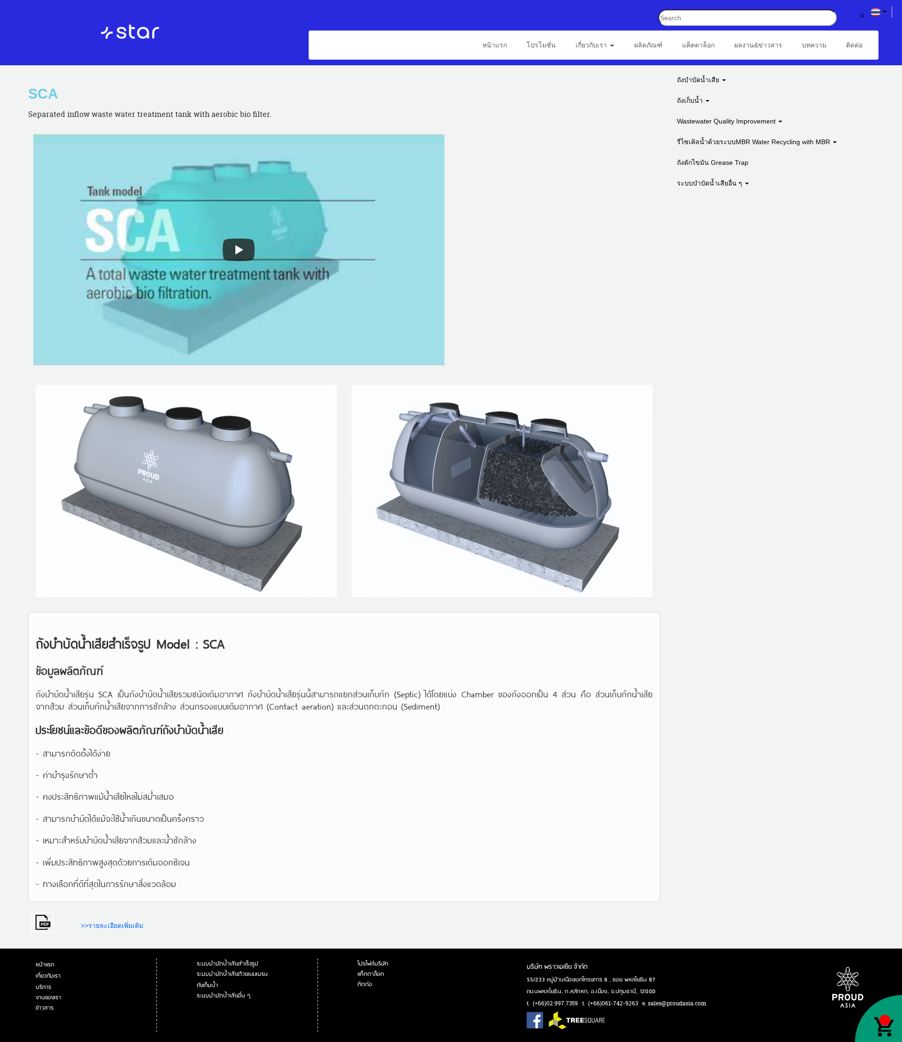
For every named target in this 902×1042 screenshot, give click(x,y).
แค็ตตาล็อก (698, 45)
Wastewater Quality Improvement (727, 121)
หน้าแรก (494, 45)
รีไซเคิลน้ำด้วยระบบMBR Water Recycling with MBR (754, 142)
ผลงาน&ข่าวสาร (758, 45)
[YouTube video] (238, 249)
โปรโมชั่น (541, 45)
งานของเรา (49, 998)
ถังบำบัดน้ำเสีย (699, 80)
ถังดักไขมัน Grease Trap (712, 162)
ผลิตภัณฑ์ (648, 45)
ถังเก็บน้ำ (691, 100)
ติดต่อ (854, 45)
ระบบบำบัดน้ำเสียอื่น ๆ (710, 183)
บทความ (814, 45)
